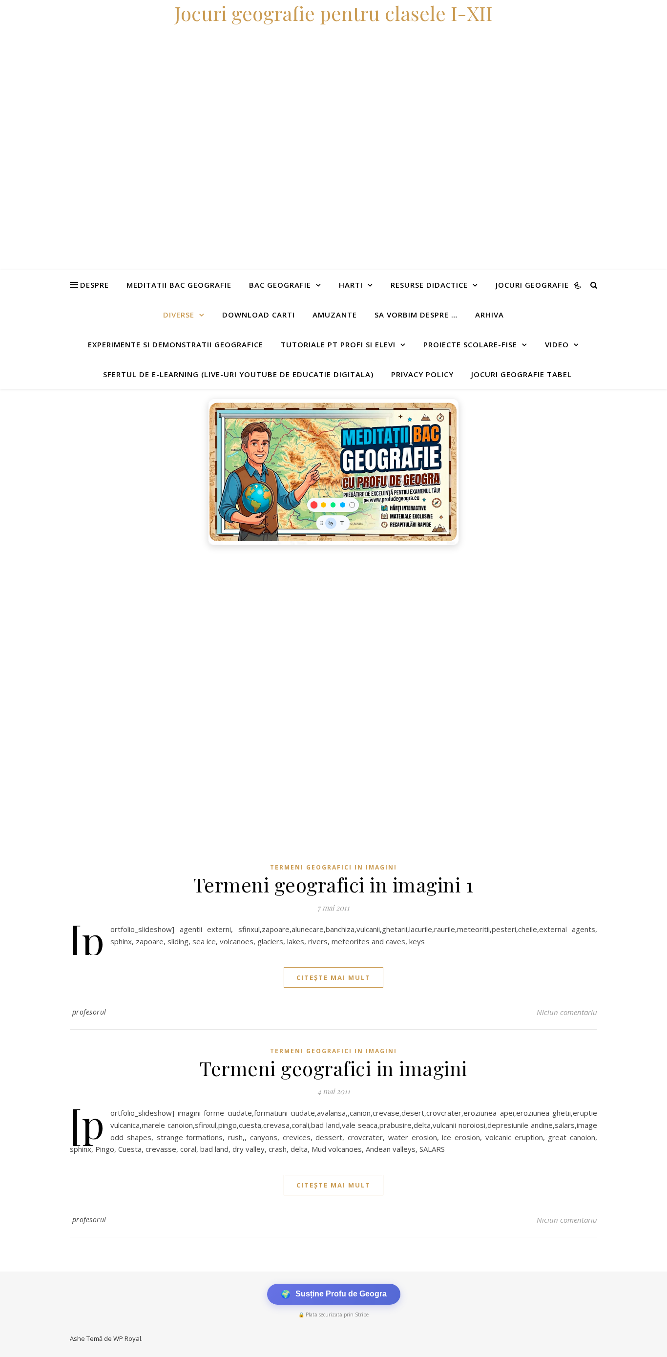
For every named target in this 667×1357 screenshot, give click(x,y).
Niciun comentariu (567, 1012)
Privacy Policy (422, 374)
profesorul (89, 1012)
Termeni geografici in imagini (333, 867)
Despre (94, 285)
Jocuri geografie (532, 285)
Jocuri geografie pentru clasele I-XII (333, 13)
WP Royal (127, 1338)
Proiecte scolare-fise (470, 344)
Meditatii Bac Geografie (178, 285)
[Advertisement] (293, 623)
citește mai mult (333, 977)
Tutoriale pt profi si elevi (338, 344)
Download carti (258, 314)
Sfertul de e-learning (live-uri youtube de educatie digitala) (238, 374)
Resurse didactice (429, 285)
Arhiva (489, 314)
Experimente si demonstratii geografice (175, 344)
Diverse (178, 314)
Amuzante (335, 314)
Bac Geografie (280, 285)
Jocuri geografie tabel (521, 374)
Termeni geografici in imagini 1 (333, 884)
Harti (351, 285)
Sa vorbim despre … (416, 314)
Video (557, 344)
